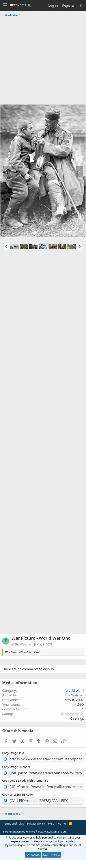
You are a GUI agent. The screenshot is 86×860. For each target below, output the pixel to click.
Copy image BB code (15, 767)
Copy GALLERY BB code (17, 794)
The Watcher (23, 644)
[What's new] (81, 5)
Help (51, 823)
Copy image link (12, 753)
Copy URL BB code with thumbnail (24, 781)
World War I (74, 690)
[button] (5, 5)
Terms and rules (13, 823)
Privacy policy (36, 823)
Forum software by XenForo (35, 831)
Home (62, 823)
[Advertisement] (43, 61)
